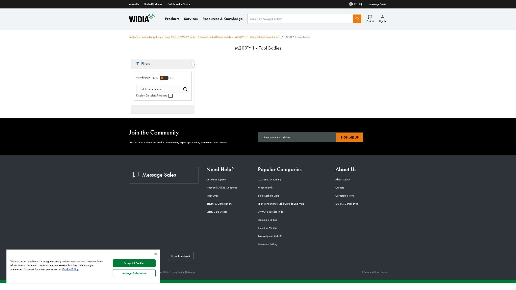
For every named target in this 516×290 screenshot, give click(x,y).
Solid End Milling (267, 228)
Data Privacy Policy (174, 272)
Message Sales (377, 4)
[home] (142, 21)
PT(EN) (358, 4)
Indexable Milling (151, 37)
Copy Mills (170, 37)
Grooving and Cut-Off (270, 236)
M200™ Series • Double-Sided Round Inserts (205, 37)
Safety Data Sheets (216, 211)
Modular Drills (266, 187)
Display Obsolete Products (152, 95)
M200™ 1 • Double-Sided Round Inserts (257, 37)
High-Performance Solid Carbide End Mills (281, 203)
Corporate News (344, 195)
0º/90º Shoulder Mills (270, 211)
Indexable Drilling (267, 244)
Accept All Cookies (134, 263)
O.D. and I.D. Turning (269, 179)
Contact (370, 21)
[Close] (155, 254)
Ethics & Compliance (346, 203)
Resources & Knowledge (223, 18)
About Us (134, 4)
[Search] (357, 18)
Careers (339, 187)
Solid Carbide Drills (268, 195)
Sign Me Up (350, 137)
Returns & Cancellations (219, 203)
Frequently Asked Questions (221, 187)
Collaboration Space (178, 4)
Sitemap (190, 272)
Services (191, 18)
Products (172, 18)
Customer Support (216, 179)
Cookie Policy (70, 269)
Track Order (212, 195)
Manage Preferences (134, 273)
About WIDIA (342, 179)
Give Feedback (180, 256)
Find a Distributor (153, 4)
